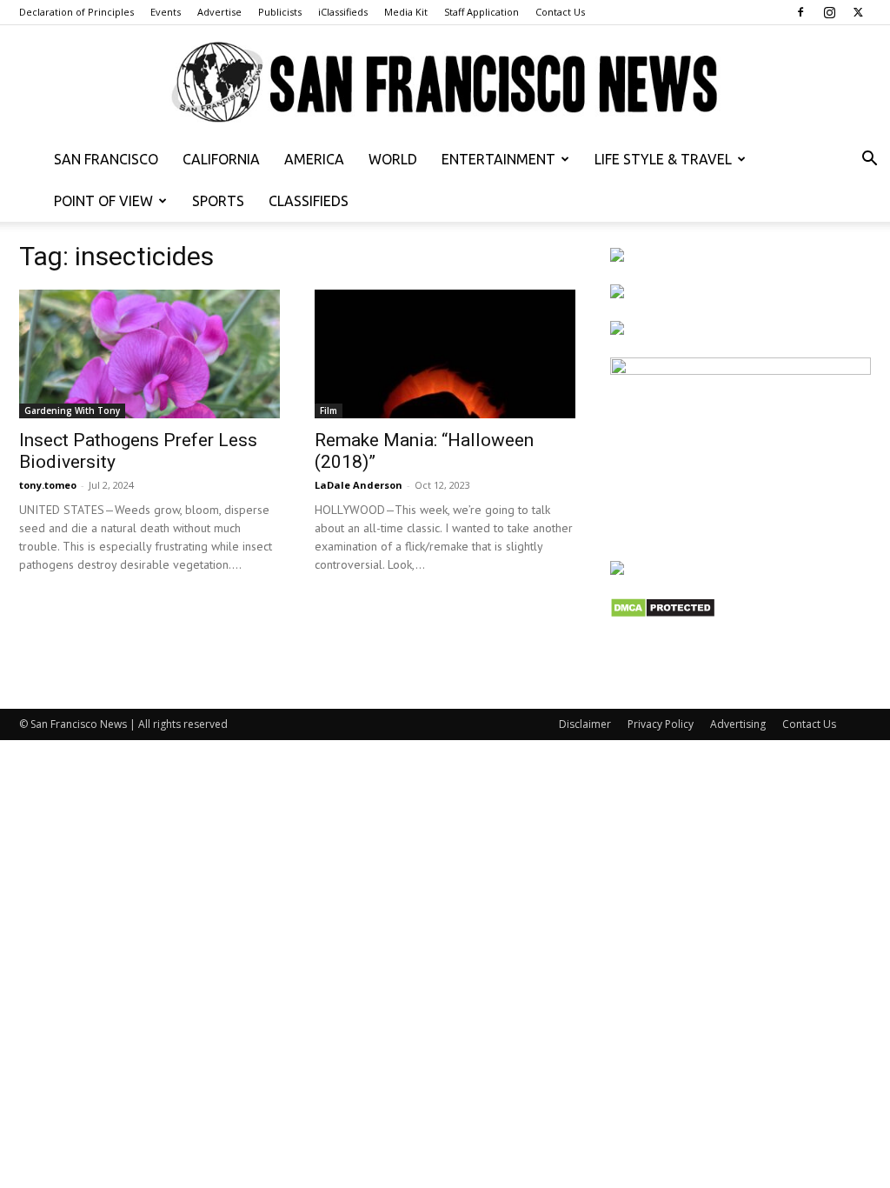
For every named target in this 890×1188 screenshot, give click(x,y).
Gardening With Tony (72, 410)
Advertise (219, 11)
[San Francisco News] (445, 83)
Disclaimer (585, 724)
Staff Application (481, 11)
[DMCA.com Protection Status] (662, 613)
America (314, 159)
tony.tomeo (47, 484)
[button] (869, 160)
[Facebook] (800, 12)
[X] (858, 12)
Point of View (103, 201)
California (221, 159)
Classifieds (309, 201)
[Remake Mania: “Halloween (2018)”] (445, 354)
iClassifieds (343, 11)
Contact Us (560, 11)
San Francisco (106, 159)
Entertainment (498, 159)
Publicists (280, 11)
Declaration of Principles (76, 11)
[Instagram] (829, 12)
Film (328, 410)
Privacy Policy (661, 724)
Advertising (738, 724)
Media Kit (406, 11)
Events (165, 11)
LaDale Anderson (358, 484)
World (393, 159)
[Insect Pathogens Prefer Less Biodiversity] (149, 354)
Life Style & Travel (663, 159)
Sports (218, 201)
